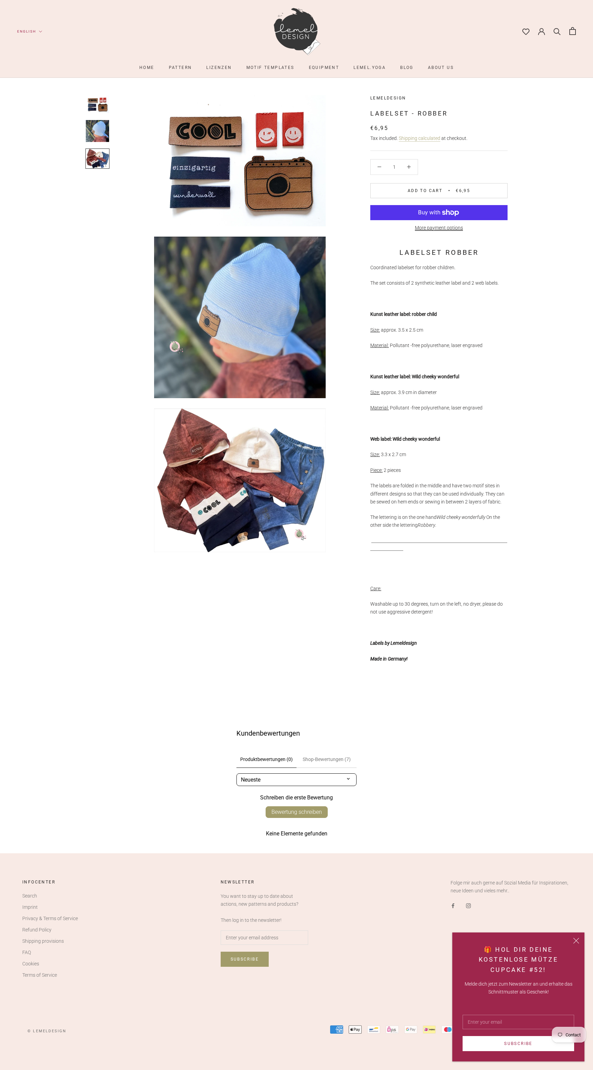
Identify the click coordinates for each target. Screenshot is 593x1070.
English (26, 31)
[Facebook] (453, 906)
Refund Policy (36, 929)
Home (146, 67)
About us (441, 67)
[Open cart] (572, 31)
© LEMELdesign (47, 1031)
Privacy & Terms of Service (50, 918)
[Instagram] (468, 906)
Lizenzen (219, 67)
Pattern (180, 67)
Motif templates (270, 67)
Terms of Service (39, 975)
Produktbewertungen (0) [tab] (266, 759)
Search (29, 896)
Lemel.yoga (369, 67)
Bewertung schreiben (296, 812)
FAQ (26, 952)
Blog (407, 67)
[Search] (557, 31)
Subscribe (518, 1043)
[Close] (576, 941)
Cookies (30, 963)
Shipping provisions (43, 941)
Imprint (30, 907)
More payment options (439, 227)
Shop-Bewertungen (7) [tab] (327, 759)
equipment (324, 67)
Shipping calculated (419, 138)
